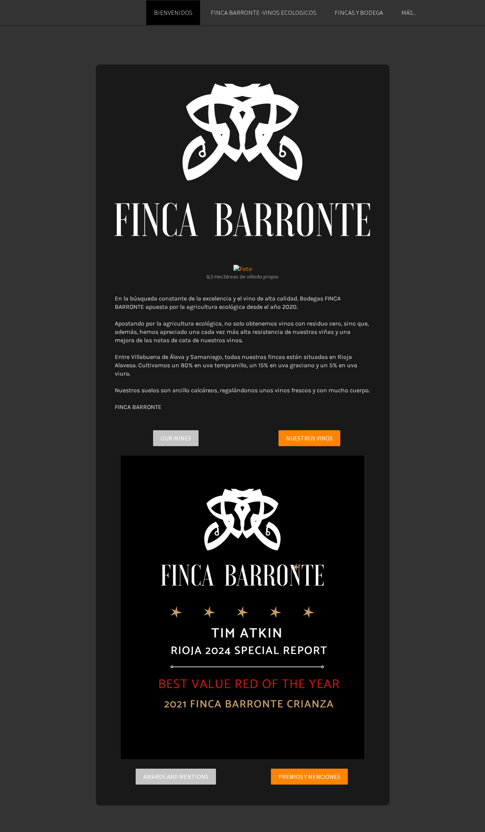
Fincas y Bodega (359, 12)
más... (408, 12)
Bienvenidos (173, 12)
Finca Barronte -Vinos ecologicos (263, 12)
